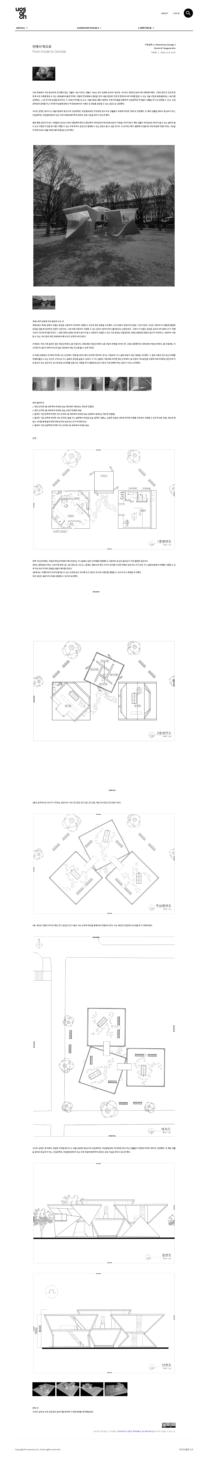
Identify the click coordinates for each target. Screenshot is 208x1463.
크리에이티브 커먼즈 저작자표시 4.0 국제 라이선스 (136, 1431)
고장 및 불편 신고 (186, 1449)
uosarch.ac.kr (32, 1449)
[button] (165, 13)
